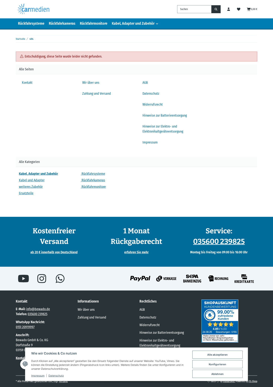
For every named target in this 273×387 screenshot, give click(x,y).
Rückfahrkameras (62, 23)
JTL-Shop (252, 381)
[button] (229, 9)
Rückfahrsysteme (31, 23)
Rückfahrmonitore (93, 23)
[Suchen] (216, 9)
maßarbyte (229, 381)
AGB (145, 83)
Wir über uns (90, 83)
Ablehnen (217, 373)
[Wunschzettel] (239, 9)
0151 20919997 (25, 327)
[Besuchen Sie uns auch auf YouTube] (23, 279)
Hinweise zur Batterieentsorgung (164, 115)
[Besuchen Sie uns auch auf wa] (60, 279)
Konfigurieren (217, 364)
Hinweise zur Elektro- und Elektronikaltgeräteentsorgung (162, 128)
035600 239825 (219, 241)
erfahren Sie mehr (136, 252)
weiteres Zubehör (31, 187)
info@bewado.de (38, 309)
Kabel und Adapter (32, 180)
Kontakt (27, 83)
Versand (63, 381)
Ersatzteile (26, 193)
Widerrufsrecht (152, 104)
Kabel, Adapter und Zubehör (133, 23)
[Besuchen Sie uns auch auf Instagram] (42, 279)
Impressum (38, 375)
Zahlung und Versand (96, 94)
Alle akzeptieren (217, 354)
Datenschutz (56, 375)
